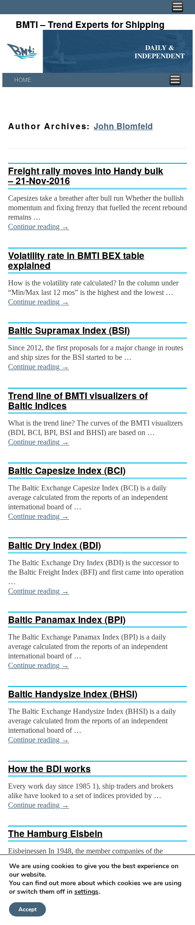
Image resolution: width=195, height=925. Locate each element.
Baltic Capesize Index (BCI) (66, 470)
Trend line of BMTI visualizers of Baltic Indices (78, 400)
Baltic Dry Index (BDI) (54, 544)
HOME (22, 79)
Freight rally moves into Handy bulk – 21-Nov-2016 (85, 175)
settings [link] (86, 891)
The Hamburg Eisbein (55, 833)
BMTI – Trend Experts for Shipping (90, 24)
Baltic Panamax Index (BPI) (66, 619)
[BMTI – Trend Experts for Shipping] (97, 51)
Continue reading (38, 226)
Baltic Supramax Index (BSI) (69, 330)
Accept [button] (27, 909)
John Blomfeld (123, 126)
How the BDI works (49, 768)
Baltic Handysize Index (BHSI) (72, 693)
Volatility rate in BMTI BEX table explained (76, 260)
